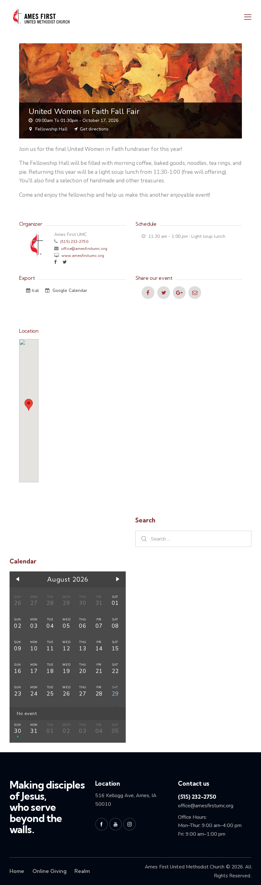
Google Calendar (69, 290)
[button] (247, 16)
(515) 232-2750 (73, 241)
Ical (36, 290)
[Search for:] (193, 538)
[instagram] (129, 824)
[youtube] (115, 824)
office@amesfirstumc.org (84, 248)
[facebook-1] (101, 824)
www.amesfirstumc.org (82, 255)
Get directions (94, 129)
